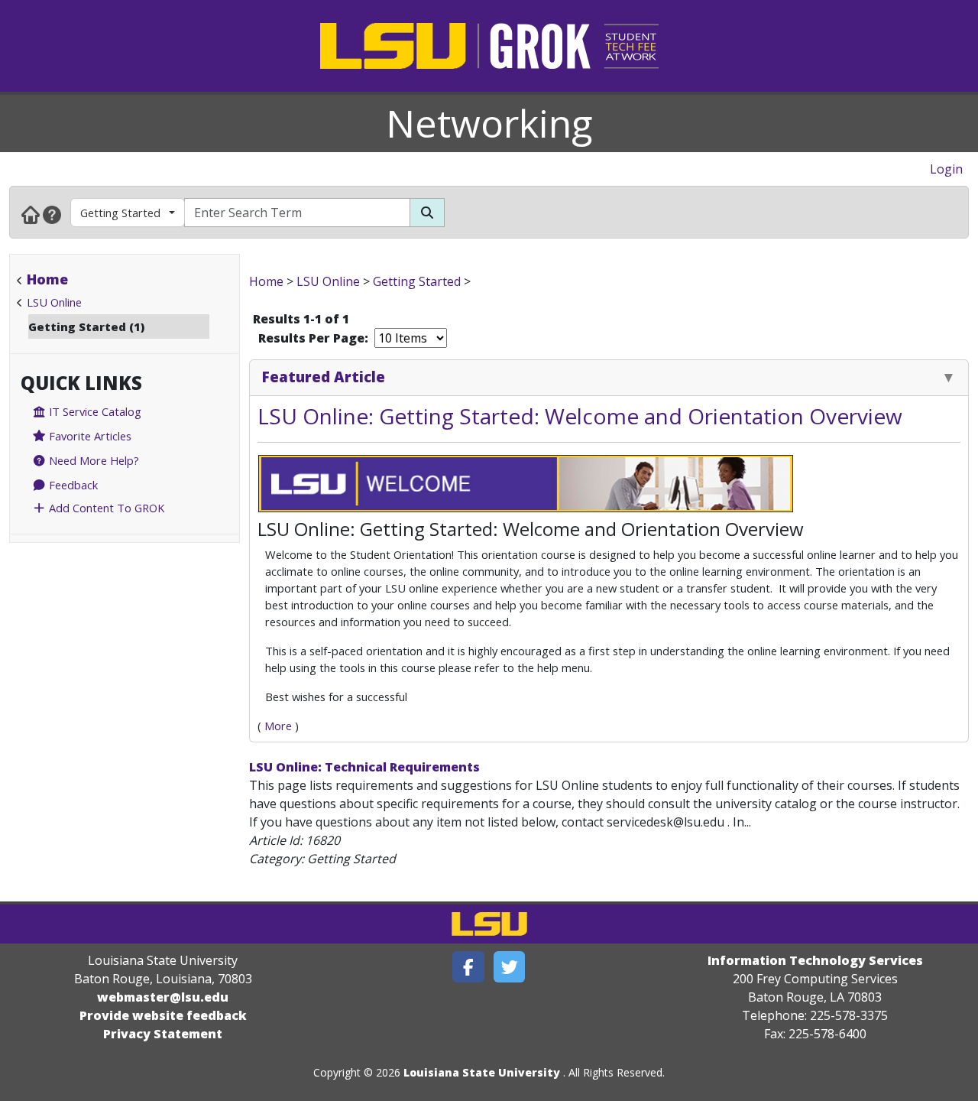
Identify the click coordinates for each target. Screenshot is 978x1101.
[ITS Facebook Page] (468, 966)
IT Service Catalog (93, 411)
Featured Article (323, 376)
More (278, 725)
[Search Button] (427, 212)
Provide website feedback (163, 1015)
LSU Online (54, 302)
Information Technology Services (815, 960)
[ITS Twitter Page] (510, 966)
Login (946, 169)
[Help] (52, 214)
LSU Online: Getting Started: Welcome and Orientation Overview (579, 415)
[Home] (30, 214)
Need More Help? (92, 460)
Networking (489, 123)
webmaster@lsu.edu (162, 997)
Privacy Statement (162, 1033)
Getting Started (120, 212)
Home (47, 279)
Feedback (72, 484)
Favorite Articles (88, 435)
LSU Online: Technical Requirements (364, 766)
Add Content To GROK (105, 507)
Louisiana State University (481, 1072)
